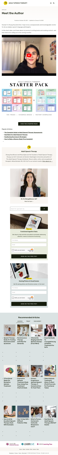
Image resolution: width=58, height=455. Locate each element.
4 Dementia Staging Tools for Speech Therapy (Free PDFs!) (36, 340)
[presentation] (10, 330)
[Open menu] (51, 3)
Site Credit (24, 453)
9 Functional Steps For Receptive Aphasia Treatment (8, 382)
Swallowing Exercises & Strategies (15, 137)
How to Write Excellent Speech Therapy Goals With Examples (9, 422)
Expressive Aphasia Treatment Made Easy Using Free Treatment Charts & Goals (22, 383)
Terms (20, 453)
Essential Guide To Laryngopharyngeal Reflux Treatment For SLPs (50, 342)
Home (20, 449)
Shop (38, 449)
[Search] (44, 209)
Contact (27, 449)
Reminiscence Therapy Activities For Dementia (22, 340)
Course (34, 449)
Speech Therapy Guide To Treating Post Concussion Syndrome (9, 340)
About (24, 449)
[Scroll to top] (54, 450)
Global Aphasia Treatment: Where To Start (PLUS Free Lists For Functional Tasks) (49, 383)
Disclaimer (11, 453)
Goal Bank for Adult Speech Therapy (16, 134)
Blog (31, 449)
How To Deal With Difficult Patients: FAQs (23, 421)
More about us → (47, 161)
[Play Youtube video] (29, 55)
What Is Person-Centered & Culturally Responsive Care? (36, 422)
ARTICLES (4, 9)
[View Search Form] (53, 3)
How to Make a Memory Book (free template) (18, 139)
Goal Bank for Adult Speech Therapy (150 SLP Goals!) (50, 422)
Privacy (16, 453)
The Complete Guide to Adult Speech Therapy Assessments (23, 132)
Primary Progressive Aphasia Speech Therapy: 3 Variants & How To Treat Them (36, 383)
